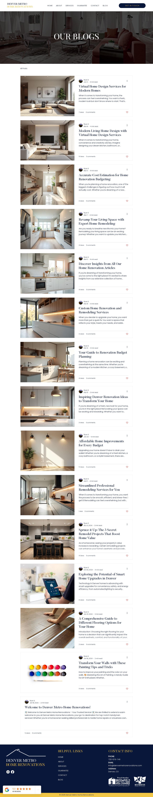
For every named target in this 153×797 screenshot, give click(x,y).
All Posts (23, 68)
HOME (60, 757)
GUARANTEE (63, 770)
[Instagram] (8, 772)
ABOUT (61, 761)
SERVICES (62, 766)
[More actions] (127, 81)
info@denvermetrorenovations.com (125, 765)
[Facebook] (12, 772)
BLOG (60, 779)
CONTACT (62, 775)
